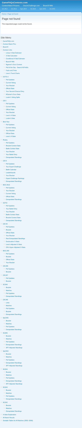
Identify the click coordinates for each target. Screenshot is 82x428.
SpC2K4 (23, 9)
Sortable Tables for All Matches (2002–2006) (18, 420)
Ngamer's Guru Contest (14, 64)
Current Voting (11, 82)
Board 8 (5, 47)
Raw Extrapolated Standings (15, 238)
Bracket (8, 230)
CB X (4, 101)
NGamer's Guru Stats (13, 94)
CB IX (5, 161)
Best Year (6, 122)
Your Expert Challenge (13, 167)
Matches (9, 290)
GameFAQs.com (8, 41)
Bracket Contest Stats (13, 145)
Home (4, 14)
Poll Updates (10, 79)
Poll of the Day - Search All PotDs (17, 67)
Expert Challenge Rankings (15, 178)
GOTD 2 (6, 77)
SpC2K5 (42, 9)
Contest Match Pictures (10, 6)
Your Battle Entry (11, 154)
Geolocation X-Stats (12, 241)
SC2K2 (4, 9)
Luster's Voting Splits (13, 97)
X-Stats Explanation (9, 414)
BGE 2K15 (6, 185)
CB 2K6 (5, 300)
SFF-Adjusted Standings (14, 347)
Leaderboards (10, 172)
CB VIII (5, 224)
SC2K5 (52, 9)
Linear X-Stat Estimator (14, 53)
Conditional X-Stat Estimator (15, 58)
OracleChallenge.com (31, 6)
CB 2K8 (5, 266)
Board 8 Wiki (48, 6)
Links (7, 303)
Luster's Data (10, 118)
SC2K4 (33, 9)
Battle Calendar (11, 169)
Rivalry (5, 140)
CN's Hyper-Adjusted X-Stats (15, 247)
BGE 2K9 (6, 251)
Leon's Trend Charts (13, 73)
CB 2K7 (5, 275)
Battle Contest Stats (12, 148)
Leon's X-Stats (11, 115)
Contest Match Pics (9, 44)
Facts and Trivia (11, 70)
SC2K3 (14, 9)
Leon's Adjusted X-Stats (14, 244)
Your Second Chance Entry (15, 91)
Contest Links (7, 50)
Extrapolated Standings (14, 157)
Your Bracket (10, 85)
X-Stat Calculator (11, 56)
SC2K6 (5, 284)
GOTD (5, 203)
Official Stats (10, 88)
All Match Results (9, 417)
